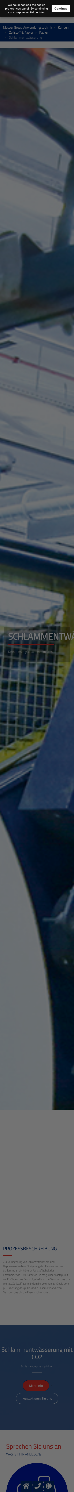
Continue (60, 8)
